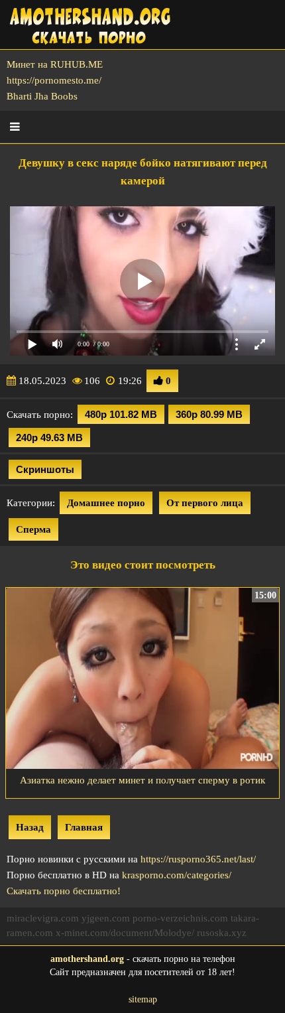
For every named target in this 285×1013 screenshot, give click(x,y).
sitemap (143, 999)
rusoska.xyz (222, 932)
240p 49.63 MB (49, 437)
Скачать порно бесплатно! (64, 891)
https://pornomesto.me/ (54, 80)
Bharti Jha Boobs (42, 96)
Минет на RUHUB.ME (55, 64)
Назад (30, 827)
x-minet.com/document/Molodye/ (125, 932)
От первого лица (204, 503)
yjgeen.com (106, 918)
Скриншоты (45, 469)
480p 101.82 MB (121, 414)
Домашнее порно (106, 503)
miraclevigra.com (43, 918)
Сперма (33, 529)
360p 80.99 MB (209, 414)
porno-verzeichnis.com (180, 918)
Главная (84, 827)
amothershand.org (87, 959)
